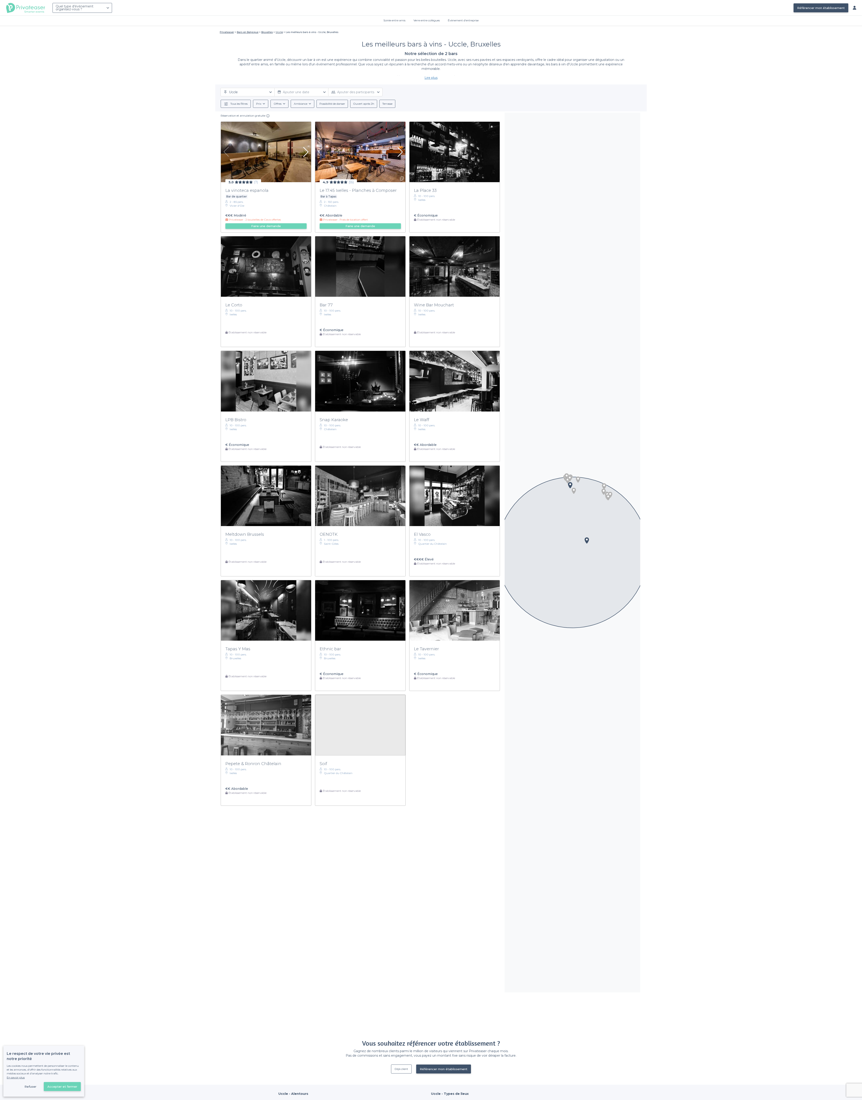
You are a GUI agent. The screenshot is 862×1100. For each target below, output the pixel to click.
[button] (578, 479)
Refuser (30, 1086)
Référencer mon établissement (821, 8)
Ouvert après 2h (363, 103)
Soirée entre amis (394, 20)
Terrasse (387, 103)
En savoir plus (16, 1077)
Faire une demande (266, 226)
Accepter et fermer (62, 1086)
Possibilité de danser (332, 103)
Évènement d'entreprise (463, 20)
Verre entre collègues (426, 20)
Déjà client (401, 1069)
